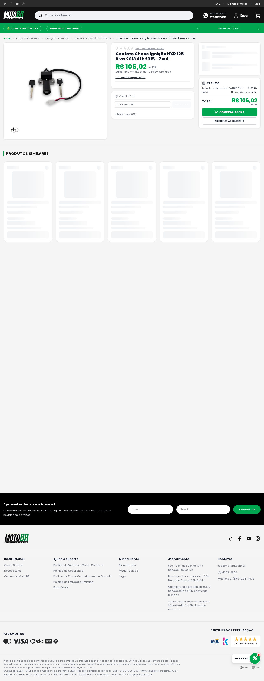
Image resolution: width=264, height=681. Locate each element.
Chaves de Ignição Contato (92, 38)
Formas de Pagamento (130, 82)
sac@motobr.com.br (231, 566)
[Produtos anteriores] (4, 203)
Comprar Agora (231, 112)
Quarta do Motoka (24, 28)
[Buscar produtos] (40, 15)
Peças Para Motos (27, 38)
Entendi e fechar (230, 669)
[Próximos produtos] (260, 203)
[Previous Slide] (197, 28)
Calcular (181, 109)
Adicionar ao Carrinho (229, 120)
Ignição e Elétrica (57, 38)
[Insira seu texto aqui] (4, 3)
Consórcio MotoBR (64, 28)
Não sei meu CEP (125, 119)
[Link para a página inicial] (6, 38)
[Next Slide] (259, 28)
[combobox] (114, 15)
